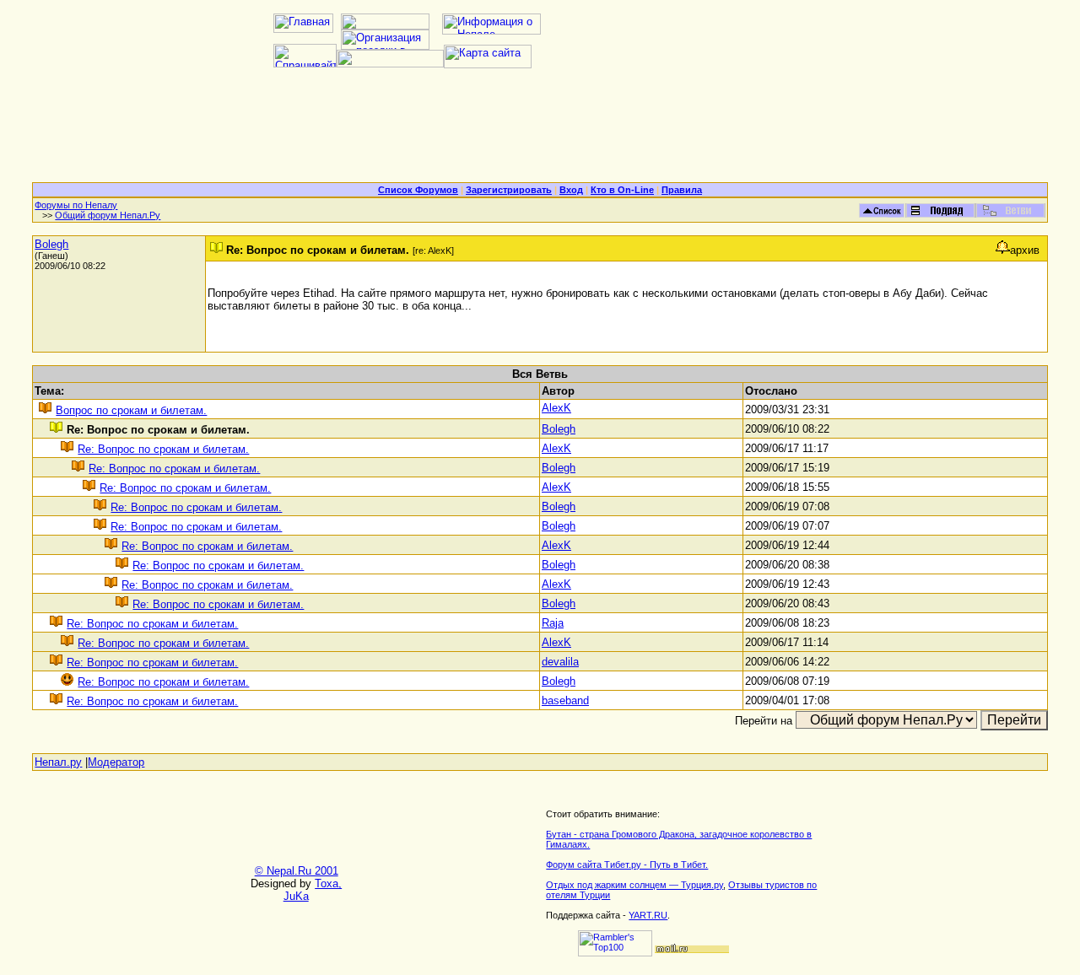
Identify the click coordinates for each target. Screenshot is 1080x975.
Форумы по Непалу (76, 205)
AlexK (556, 407)
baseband (565, 700)
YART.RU (648, 915)
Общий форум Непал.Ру (107, 215)
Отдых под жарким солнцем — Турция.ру (634, 885)
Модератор (116, 762)
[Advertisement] (540, 132)
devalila (560, 661)
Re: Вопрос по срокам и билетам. (163, 449)
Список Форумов (418, 190)
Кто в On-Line (622, 190)
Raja (553, 623)
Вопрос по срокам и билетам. (131, 410)
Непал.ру (58, 762)
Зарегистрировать (509, 190)
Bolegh (51, 244)
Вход (571, 190)
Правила (682, 190)
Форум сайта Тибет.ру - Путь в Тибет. (627, 864)
